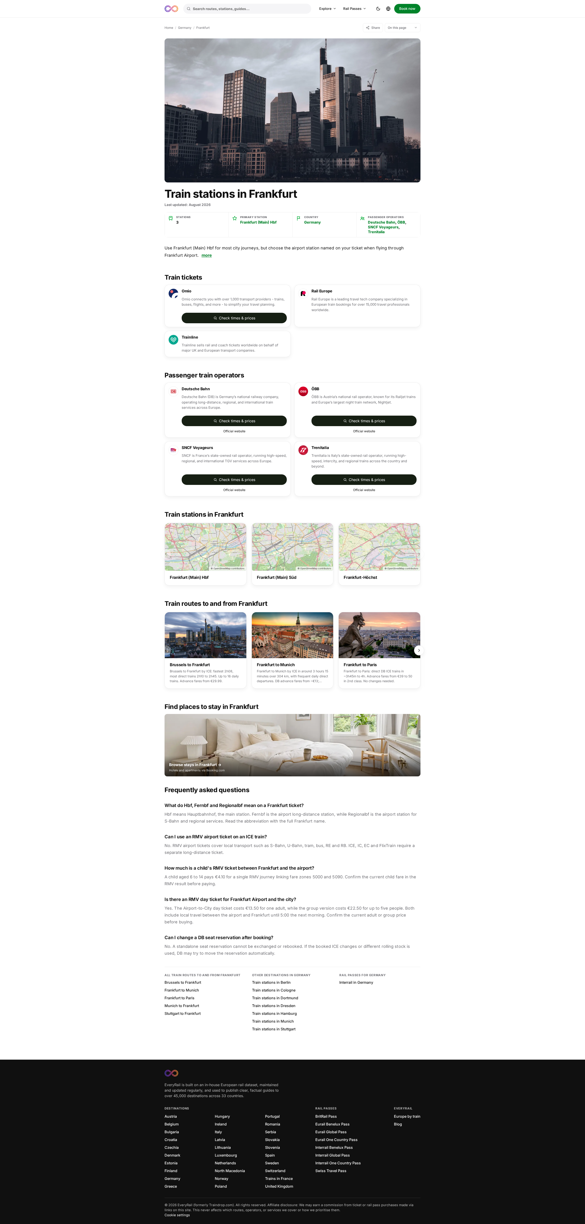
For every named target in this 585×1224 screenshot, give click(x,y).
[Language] (388, 9)
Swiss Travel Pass (330, 1170)
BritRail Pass (326, 1116)
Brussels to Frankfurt (183, 982)
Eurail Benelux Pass (332, 1124)
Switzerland (275, 1170)
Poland (221, 1186)
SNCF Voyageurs (383, 227)
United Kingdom (279, 1186)
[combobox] (247, 9)
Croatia (171, 1139)
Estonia (171, 1163)
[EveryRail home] (171, 8)
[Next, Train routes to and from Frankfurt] (419, 650)
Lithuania (223, 1147)
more (207, 255)
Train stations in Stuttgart (273, 1029)
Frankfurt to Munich (182, 990)
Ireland (221, 1124)
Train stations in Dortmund (275, 998)
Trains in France (279, 1178)
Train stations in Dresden (273, 1005)
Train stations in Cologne (273, 990)
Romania (272, 1124)
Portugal (272, 1116)
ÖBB (401, 222)
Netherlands (225, 1163)
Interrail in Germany (356, 982)
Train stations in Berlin (271, 982)
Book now (407, 8)
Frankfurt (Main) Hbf (258, 222)
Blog (398, 1124)
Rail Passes (352, 9)
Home (169, 27)
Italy (218, 1132)
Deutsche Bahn (381, 222)
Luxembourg (226, 1155)
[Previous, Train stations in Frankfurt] (166, 554)
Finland (171, 1170)
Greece (171, 1186)
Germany (184, 27)
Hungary (222, 1116)
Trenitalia (376, 232)
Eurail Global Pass (331, 1132)
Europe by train (407, 1116)
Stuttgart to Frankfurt (183, 1013)
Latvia (220, 1139)
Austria (171, 1116)
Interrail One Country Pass (338, 1163)
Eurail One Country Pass (336, 1139)
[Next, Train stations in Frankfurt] (419, 554)
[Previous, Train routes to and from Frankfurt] (166, 650)
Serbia (270, 1132)
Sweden (272, 1163)
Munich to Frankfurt (182, 1005)
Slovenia (272, 1147)
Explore (325, 9)
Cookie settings (177, 1215)
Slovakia (272, 1139)
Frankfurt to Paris (179, 998)
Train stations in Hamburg (274, 1013)
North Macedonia (230, 1170)
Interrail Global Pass (332, 1155)
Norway (221, 1178)
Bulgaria (172, 1132)
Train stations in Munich (273, 1021)
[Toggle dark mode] (378, 9)
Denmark (172, 1155)
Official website (234, 431)
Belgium (172, 1124)
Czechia (172, 1147)
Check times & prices (237, 318)
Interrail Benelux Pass (334, 1147)
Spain (270, 1155)
